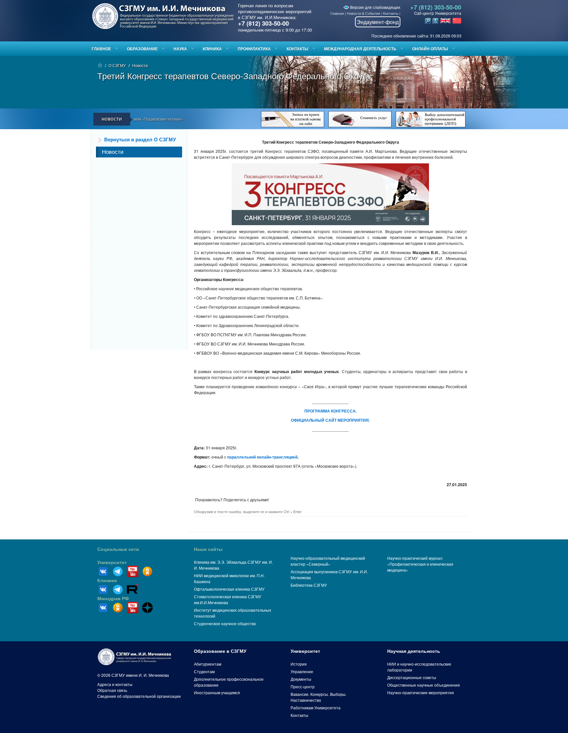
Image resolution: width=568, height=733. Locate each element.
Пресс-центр (303, 686)
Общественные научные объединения (423, 685)
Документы (301, 679)
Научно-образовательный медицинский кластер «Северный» (328, 561)
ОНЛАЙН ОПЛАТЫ (430, 49)
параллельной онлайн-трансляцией (262, 457)
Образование (142, 49)
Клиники (107, 580)
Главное (101, 49)
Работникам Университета (316, 707)
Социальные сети (118, 549)
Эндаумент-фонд (378, 22)
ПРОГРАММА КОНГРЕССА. (330, 411)
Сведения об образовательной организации (139, 696)
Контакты (390, 13)
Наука (180, 49)
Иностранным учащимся (217, 692)
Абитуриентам (207, 664)
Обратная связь (112, 690)
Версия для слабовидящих (374, 7)
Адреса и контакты (114, 684)
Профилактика (254, 49)
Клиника (212, 49)
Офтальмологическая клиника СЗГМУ (229, 589)
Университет (112, 562)
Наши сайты (208, 549)
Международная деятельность (360, 49)
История (299, 664)
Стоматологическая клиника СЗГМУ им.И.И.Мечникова (227, 599)
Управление (302, 671)
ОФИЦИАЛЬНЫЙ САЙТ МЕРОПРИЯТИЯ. (330, 420)
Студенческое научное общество (225, 623)
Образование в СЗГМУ (220, 651)
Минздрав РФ (113, 598)
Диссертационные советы (411, 677)
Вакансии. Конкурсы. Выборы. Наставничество (318, 697)
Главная (337, 13)
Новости (140, 65)
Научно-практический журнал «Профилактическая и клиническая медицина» (420, 564)
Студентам (204, 671)
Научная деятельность (413, 651)
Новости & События (363, 13)
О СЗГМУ (117, 65)
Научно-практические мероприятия (420, 692)
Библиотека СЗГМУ (309, 585)
